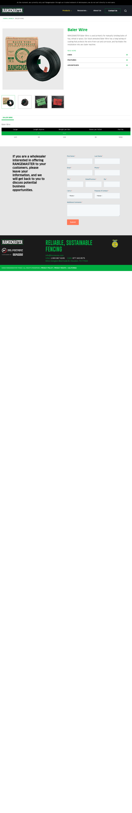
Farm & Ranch (8, 18)
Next (60, 59)
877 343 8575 (79, 258)
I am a (69, 191)
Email (69, 168)
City (69, 179)
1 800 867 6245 (58, 258)
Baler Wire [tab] (8, 117)
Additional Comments (74, 202)
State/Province (90, 179)
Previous (5, 59)
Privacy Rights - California (65, 268)
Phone (97, 168)
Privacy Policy (47, 268)
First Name (71, 156)
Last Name (99, 156)
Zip (105, 179)
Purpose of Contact (102, 191)
